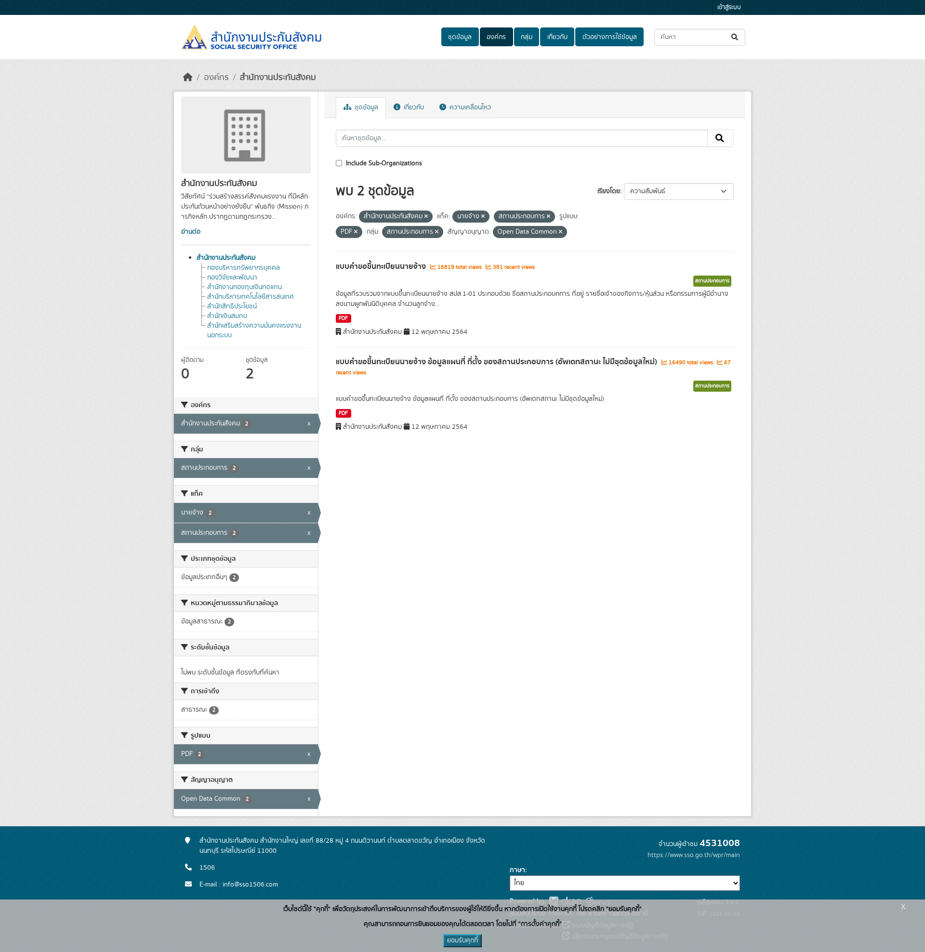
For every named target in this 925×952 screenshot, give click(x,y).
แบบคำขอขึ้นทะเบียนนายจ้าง (382, 266)
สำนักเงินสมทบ (227, 316)
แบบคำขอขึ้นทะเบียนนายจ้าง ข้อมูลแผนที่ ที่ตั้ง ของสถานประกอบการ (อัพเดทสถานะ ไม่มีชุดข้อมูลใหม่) (497, 362)
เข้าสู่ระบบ (729, 7)
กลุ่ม (526, 37)
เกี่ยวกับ (557, 37)
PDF (343, 318)
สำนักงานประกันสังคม (278, 77)
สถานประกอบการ (712, 281)
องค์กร (496, 37)
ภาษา (517, 870)
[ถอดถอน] (426, 217)
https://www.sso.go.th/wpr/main (694, 855)
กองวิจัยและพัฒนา (232, 277)
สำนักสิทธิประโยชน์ (232, 306)
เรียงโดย (608, 191)
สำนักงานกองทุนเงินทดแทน (244, 287)
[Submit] (735, 37)
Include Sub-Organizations (383, 163)
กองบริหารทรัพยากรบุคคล (243, 268)
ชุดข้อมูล (460, 37)
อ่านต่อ (190, 232)
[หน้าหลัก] (188, 77)
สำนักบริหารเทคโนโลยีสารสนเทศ (250, 297)
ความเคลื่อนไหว (469, 107)
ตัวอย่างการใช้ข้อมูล (609, 37)
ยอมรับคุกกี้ (462, 940)
